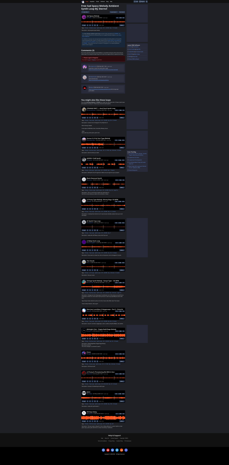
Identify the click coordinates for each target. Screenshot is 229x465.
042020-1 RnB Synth (94, 158)
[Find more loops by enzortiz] (88, 319)
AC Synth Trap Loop (93, 221)
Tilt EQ (130, 46)
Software (103, 1)
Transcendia (90, 282)
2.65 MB (107, 423)
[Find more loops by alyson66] (88, 381)
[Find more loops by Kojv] (88, 270)
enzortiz (90, 311)
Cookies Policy (119, 441)
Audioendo (90, 413)
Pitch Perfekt (132, 49)
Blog (107, 1)
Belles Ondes (137, 54)
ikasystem (90, 160)
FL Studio (115, 28)
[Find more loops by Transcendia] (88, 290)
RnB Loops (91, 170)
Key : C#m (110, 404)
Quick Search (114, 12)
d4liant (91, 87)
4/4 (104, 28)
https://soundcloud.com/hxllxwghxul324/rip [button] (99, 80)
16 (123, 262)
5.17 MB (107, 150)
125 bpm (86, 28)
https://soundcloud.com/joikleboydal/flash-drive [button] (100, 89)
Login (84, 25)
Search (122, 12)
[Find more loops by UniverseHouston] (88, 118)
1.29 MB (107, 28)
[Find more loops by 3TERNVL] (88, 25)
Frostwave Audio (139, 51)
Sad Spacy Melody (93, 16)
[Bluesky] (112, 450)
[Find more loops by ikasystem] (88, 168)
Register (94, 59)
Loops (87, 1)
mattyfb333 (90, 222)
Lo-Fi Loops (91, 272)
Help (111, 1)
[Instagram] (126, 450)
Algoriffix (138, 49)
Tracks (97, 1)
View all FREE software (134, 59)
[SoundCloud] (121, 450)
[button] (147, 1)
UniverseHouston (92, 110)
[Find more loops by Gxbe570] (88, 339)
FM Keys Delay (92, 412)
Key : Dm (110, 120)
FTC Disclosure (128, 441)
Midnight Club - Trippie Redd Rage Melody (101, 329)
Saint (88, 392)
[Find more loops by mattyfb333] (88, 230)
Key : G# (111, 423)
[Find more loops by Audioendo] (88, 421)
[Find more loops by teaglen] (88, 361)
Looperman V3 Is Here (134, 157)
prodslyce (90, 393)
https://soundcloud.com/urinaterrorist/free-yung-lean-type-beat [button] (103, 69)
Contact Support (114, 438)
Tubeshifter (131, 51)
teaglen (89, 353)
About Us (107, 438)
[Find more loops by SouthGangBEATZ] (88, 250)
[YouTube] (108, 450)
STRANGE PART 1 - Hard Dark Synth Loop (101, 108)
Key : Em (111, 190)
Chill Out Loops (92, 423)
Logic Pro (116, 190)
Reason (113, 170)
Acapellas (92, 1)
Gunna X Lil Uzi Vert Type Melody (98, 138)
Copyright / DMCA (124, 438)
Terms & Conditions (102, 441)
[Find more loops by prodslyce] (88, 401)
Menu (85, 12)
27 (123, 160)
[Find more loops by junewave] (88, 187)
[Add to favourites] (92, 25)
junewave (90, 180)
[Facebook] (103, 450)
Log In (89, 59)
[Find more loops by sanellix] (88, 209)
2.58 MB (105, 120)
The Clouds (90, 261)
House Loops (92, 364)
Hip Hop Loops (92, 150)
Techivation (136, 46)
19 (123, 140)
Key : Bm (110, 321)
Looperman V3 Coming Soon (135, 160)
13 (123, 222)
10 (123, 201)
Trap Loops (91, 120)
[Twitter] (117, 450)
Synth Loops (99, 28)
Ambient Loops (92, 28)
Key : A (109, 211)
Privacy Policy (112, 441)
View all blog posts (133, 170)
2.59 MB (106, 190)
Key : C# (110, 384)
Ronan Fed (135, 56)
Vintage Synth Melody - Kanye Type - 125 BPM (103, 281)
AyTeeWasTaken (91, 140)
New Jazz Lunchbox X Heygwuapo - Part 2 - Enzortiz (105, 309)
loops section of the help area (114, 40)
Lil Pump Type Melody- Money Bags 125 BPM (102, 200)
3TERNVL (90, 17)
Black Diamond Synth (94, 178)
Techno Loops (92, 190)
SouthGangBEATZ (92, 242)
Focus (89, 352)
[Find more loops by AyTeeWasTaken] (88, 148)
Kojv (89, 262)
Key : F (111, 28)
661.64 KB (106, 384)
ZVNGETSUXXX (93, 76)
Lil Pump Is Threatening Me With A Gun (101, 372)
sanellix (89, 201)
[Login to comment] (95, 25)
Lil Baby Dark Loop (93, 241)
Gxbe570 (90, 331)
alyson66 (90, 373)
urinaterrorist (93, 66)
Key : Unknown (113, 150)
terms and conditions (91, 41)
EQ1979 (130, 54)
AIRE (130, 56)
